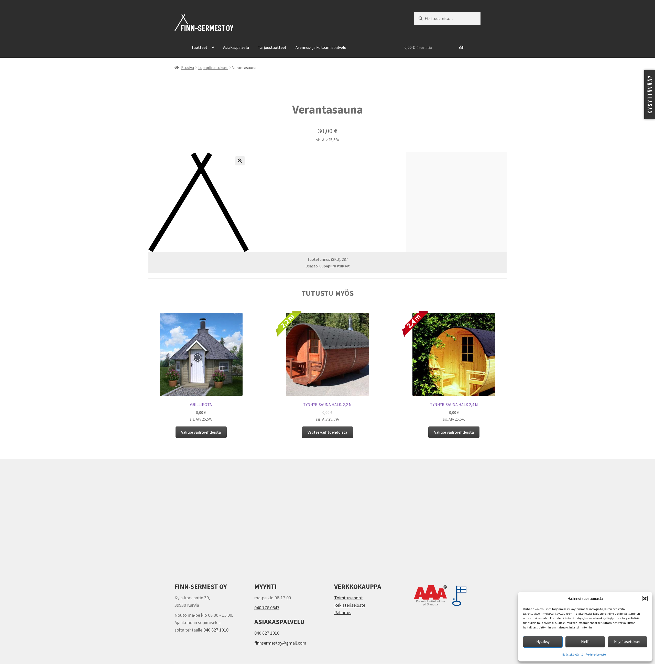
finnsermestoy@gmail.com (280, 643)
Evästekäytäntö (572, 654)
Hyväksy (543, 641)
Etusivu (187, 67)
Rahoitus (342, 612)
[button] (644, 598)
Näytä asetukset (627, 641)
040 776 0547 (266, 608)
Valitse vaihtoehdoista (201, 432)
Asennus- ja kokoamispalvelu (321, 47)
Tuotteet (199, 47)
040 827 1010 (215, 630)
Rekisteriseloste (596, 654)
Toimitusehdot (348, 598)
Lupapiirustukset (213, 67)
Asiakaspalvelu (236, 47)
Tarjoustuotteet (272, 47)
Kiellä (585, 641)
